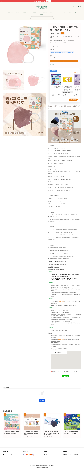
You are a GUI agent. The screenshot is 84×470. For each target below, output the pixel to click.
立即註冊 (48, 1)
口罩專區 (57, 12)
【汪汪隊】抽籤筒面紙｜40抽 (57, 87)
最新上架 (40, 12)
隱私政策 (42, 467)
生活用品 (69, 12)
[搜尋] (52, 17)
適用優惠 (52, 49)
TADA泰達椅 (23, 12)
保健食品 (45, 12)
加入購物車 (64, 61)
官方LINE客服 (46, 454)
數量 (51, 55)
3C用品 (41, 14)
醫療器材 (63, 12)
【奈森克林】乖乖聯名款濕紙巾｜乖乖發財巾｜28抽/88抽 (68, 88)
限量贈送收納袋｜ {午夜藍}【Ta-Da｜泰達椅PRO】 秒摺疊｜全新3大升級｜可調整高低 (75, 466)
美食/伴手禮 (76, 12)
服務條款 (38, 467)
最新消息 (17, 12)
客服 (55, 290)
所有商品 (29, 12)
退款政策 (46, 467)
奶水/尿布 (51, 12)
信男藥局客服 (61, 301)
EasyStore (53, 465)
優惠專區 (35, 12)
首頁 (5, 12)
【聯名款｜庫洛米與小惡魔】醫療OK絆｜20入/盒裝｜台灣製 (79, 88)
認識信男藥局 (10, 12)
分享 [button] (53, 64)
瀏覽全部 (76, 73)
